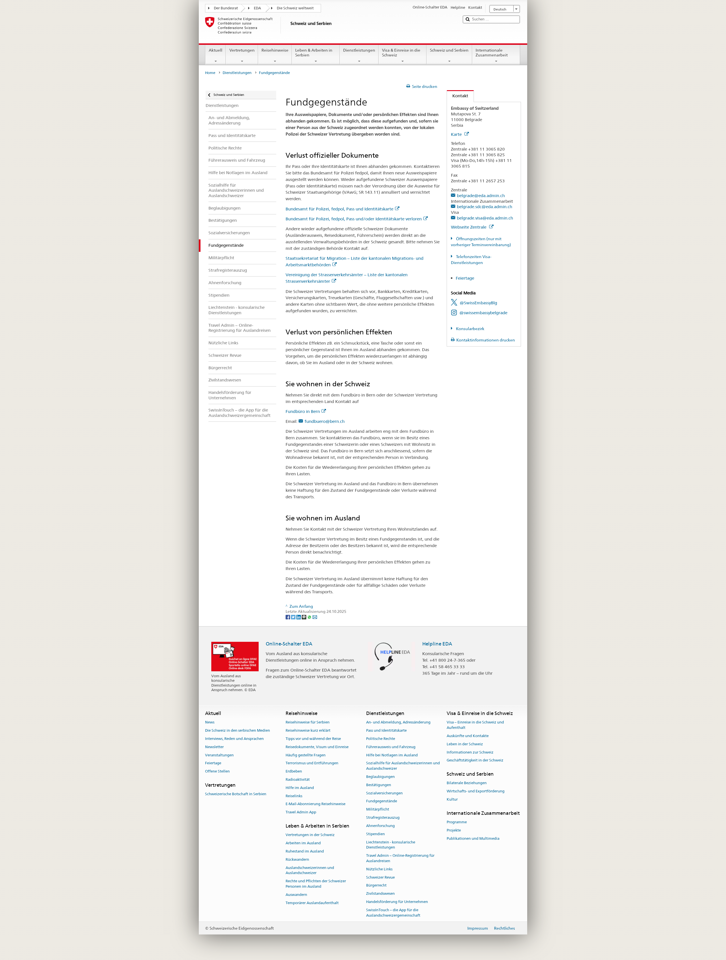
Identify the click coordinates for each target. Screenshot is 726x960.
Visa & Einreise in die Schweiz (401, 52)
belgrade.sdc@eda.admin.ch (484, 206)
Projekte (454, 830)
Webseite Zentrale (469, 227)
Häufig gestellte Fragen (306, 755)
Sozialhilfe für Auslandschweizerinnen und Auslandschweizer (403, 766)
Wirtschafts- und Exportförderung (476, 791)
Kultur (452, 799)
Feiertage (465, 278)
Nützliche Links (379, 869)
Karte (457, 134)
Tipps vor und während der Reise (313, 739)
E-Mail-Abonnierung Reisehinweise (315, 804)
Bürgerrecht (376, 885)
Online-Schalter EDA (289, 644)
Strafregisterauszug (383, 817)
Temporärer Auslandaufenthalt (312, 903)
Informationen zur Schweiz (470, 752)
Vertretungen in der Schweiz (310, 835)
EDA (257, 8)
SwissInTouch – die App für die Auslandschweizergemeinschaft (393, 912)
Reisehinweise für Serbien (308, 722)
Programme (457, 822)
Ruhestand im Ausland (305, 851)
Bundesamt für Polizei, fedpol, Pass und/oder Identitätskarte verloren (354, 218)
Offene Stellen (217, 771)
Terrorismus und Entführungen (312, 763)
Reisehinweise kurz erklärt (308, 730)
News (209, 722)
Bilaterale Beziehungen (467, 783)
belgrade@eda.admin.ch (481, 195)
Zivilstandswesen (380, 893)
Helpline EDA (437, 644)
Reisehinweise (274, 50)
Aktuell (215, 50)
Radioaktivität (298, 779)
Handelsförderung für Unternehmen (397, 902)
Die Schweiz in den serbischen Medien (237, 730)
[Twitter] (293, 617)
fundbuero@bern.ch (325, 421)
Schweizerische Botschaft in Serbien (235, 794)
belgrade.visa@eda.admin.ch (485, 218)
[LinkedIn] (299, 617)
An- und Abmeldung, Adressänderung (398, 722)
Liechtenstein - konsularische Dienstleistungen (390, 845)
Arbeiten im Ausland (303, 843)
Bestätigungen (378, 785)
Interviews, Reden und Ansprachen (234, 739)
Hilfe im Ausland (300, 788)
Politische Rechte (380, 739)
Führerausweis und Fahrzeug (390, 747)
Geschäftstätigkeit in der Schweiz (475, 760)
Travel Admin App (301, 812)
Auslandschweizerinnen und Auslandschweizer (310, 870)
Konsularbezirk (469, 328)
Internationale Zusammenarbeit (492, 52)
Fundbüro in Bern (303, 411)
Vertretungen (242, 50)
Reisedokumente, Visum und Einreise (317, 747)
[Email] (315, 617)
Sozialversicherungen (384, 793)
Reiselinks (294, 796)
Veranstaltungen (219, 755)
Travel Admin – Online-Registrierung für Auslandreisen (400, 858)
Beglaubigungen (380, 777)
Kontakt (457, 95)
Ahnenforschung (380, 826)
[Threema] (304, 617)
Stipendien (375, 834)
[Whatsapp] (310, 617)
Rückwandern (297, 859)
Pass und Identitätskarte (386, 730)
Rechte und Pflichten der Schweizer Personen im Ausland (316, 884)
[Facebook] (288, 617)
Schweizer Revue (380, 877)
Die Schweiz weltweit (295, 8)
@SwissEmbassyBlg (478, 302)
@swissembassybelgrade (483, 312)
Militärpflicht (377, 809)
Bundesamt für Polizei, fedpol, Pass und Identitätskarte (339, 209)
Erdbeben (294, 771)
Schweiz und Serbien (449, 50)
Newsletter (214, 747)
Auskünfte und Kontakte (468, 736)
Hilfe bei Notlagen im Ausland (392, 755)
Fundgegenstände (381, 801)
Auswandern (296, 895)
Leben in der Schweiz (465, 744)
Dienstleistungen (359, 50)
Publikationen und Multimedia (473, 838)
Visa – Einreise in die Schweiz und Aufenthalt (475, 725)
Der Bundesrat (226, 8)
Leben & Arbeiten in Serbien (313, 52)
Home (210, 73)
